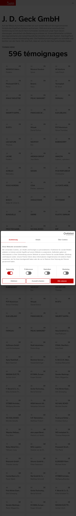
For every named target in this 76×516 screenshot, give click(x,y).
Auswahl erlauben (38, 281)
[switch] (28, 273)
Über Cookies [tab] (63, 239)
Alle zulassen (62, 281)
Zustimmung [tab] (13, 239)
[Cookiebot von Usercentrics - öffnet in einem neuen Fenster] (65, 233)
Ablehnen (14, 281)
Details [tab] (38, 239)
